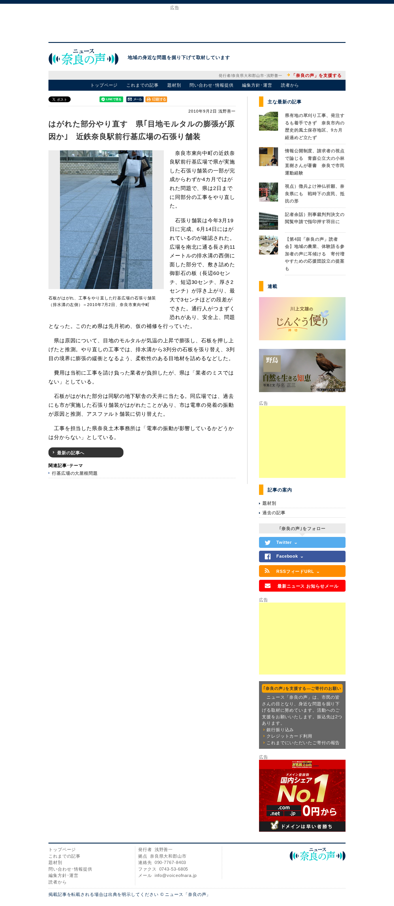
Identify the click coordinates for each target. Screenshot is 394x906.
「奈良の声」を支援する (316, 75)
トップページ (104, 85)
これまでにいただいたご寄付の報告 (303, 742)
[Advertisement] (197, 22)
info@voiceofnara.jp (176, 875)
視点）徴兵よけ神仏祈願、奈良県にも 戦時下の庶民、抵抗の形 (315, 193)
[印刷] (156, 99)
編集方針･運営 (257, 85)
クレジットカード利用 (289, 736)
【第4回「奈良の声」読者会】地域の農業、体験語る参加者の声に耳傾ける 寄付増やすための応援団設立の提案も (315, 254)
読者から (290, 85)
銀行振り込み (280, 729)
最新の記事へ (71, 452)
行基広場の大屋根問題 (75, 473)
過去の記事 (274, 512)
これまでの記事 (142, 85)
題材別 (174, 85)
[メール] (135, 99)
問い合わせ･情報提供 (211, 85)
